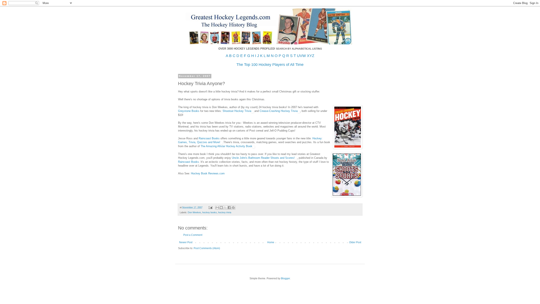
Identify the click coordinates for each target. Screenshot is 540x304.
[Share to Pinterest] (233, 207)
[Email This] (217, 207)
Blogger (285, 278)
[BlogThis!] (221, 207)
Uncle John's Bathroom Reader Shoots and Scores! (263, 157)
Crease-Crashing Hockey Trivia (279, 111)
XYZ (310, 56)
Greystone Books (188, 111)
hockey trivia (224, 212)
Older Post (355, 242)
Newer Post (185, 242)
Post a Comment (192, 234)
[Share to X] (225, 207)
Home (270, 242)
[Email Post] (210, 207)
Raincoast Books (209, 138)
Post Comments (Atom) (207, 248)
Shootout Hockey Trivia (237, 111)
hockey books (209, 212)
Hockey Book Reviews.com (208, 173)
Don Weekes (194, 212)
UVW (301, 56)
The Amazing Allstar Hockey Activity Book (226, 146)
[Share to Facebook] (229, 207)
